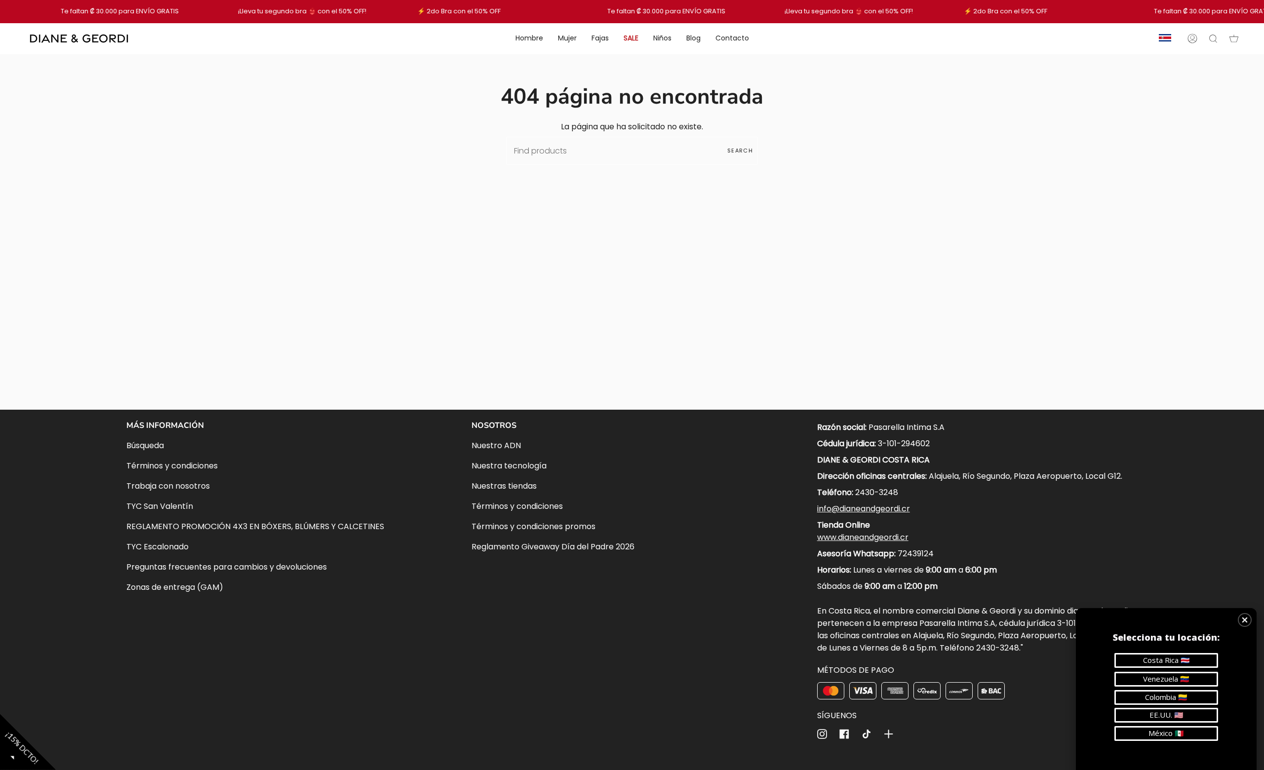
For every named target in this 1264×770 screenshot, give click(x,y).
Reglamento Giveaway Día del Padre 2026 (553, 546)
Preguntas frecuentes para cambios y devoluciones (226, 567)
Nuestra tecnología (509, 465)
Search (740, 150)
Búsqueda (145, 445)
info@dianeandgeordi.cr (863, 508)
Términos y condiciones (172, 465)
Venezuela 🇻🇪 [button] (1166, 679)
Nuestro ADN (496, 445)
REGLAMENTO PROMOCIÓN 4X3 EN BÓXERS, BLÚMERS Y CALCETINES (255, 526)
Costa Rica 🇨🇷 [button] (1166, 660)
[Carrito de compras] (1234, 38)
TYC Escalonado (157, 546)
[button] (1245, 620)
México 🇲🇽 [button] (1166, 733)
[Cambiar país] (1165, 38)
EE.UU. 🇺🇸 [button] (1166, 715)
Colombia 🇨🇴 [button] (1166, 697)
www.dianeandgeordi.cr (862, 537)
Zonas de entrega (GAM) (174, 587)
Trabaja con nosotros (168, 486)
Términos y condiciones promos (533, 526)
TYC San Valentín (159, 506)
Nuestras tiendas (504, 486)
